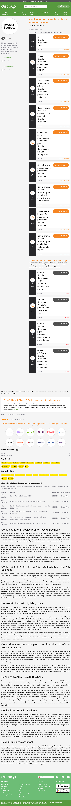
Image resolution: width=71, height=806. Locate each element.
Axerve (4, 478)
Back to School (65, 13)
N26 (8, 475)
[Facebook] (57, 777)
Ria (48, 475)
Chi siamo (4, 784)
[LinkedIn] (62, 777)
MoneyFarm (54, 475)
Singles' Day (41, 791)
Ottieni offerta (61, 37)
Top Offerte (24, 13)
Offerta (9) (7, 61)
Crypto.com (63, 475)
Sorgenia (14, 466)
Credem (10, 478)
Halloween (41, 788)
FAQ (20, 788)
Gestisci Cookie (58, 802)
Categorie (45, 12)
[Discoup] (10, 777)
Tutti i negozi (5, 791)
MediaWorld (5, 466)
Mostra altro (35, 426)
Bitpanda (29, 475)
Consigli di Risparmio (36, 25)
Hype (3, 475)
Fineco (4, 463)
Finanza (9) (7, 70)
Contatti (21, 786)
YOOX (9, 463)
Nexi (12, 475)
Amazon (21, 466)
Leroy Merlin (55, 463)
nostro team (57, 403)
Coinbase (42, 475)
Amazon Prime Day (44, 786)
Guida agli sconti (6, 795)
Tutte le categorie (6, 793)
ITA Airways (30, 463)
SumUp (35, 475)
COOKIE (52, 802)
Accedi (65, 6)
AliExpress (38, 463)
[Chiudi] (69, 1)
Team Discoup (23, 797)
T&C (20, 791)
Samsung (46, 463)
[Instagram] (68, 777)
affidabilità (15, 409)
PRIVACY (47, 802)
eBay (26, 466)
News (3, 788)
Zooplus (15, 463)
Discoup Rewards (5, 13)
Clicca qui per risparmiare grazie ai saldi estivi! (35, 1)
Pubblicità (4, 786)
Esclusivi (16, 12)
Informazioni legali (24, 793)
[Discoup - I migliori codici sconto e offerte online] (8, 6)
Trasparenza (23, 795)
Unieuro (22, 463)
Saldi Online (56, 13)
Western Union (20, 475)
